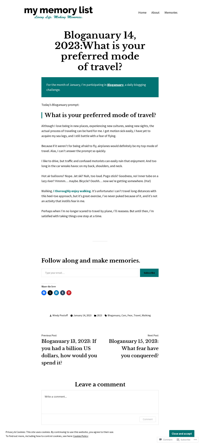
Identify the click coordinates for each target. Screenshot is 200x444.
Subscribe (149, 272)
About (155, 12)
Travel (137, 315)
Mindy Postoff (60, 315)
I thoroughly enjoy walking (72, 191)
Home (142, 12)
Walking (146, 315)
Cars (124, 315)
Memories (171, 12)
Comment (148, 419)
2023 (99, 315)
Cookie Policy (80, 436)
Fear (130, 315)
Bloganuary (115, 85)
